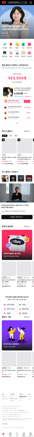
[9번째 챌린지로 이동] (15, 123)
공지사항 (21, 398)
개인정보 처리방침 (14, 398)
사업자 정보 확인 (21, 410)
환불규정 (12, 400)
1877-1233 (9, 414)
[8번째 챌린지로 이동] (14, 123)
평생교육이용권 (5, 398)
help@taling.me (16, 414)
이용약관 (12, 396)
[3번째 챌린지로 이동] (20, 123)
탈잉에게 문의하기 (23, 396)
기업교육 (30, 396)
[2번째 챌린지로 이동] (18, 123)
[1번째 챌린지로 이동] (17, 123)
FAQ (20, 400)
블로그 (29, 398)
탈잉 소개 (4, 396)
